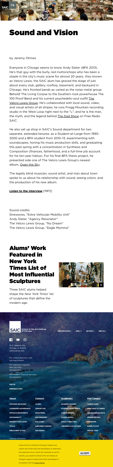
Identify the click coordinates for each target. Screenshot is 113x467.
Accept (84, 453)
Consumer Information (17, 438)
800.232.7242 (15, 367)
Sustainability (15, 417)
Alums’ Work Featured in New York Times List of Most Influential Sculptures (31, 264)
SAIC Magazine (41, 417)
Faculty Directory (69, 422)
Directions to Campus (96, 408)
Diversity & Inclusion (18, 422)
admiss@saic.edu (16, 351)
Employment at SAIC (17, 431)
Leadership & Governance (19, 408)
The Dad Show (68, 116)
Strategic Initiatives (17, 404)
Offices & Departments (18, 413)
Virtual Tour (92, 431)
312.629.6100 (15, 370)
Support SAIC (40, 408)
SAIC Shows (40, 431)
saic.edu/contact (16, 360)
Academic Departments (70, 408)
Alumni (38, 404)
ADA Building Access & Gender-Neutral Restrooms (96, 417)
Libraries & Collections (71, 426)
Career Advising (67, 413)
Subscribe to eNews (43, 426)
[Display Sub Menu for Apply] (81, 331)
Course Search (67, 417)
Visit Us (12, 384)
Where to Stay (93, 426)
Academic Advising (68, 404)
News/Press (40, 413)
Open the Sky (29, 164)
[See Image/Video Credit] (101, 285)
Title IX (12, 426)
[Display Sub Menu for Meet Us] (105, 331)
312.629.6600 (15, 377)
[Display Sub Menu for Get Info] (93, 331)
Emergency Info (16, 389)
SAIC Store (39, 422)
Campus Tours (92, 404)
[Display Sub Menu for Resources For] (70, 331)
